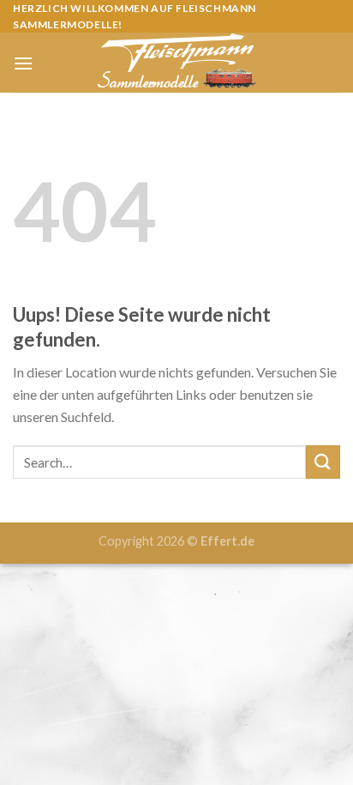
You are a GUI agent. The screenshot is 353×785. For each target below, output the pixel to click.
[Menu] (23, 63)
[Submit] (323, 462)
